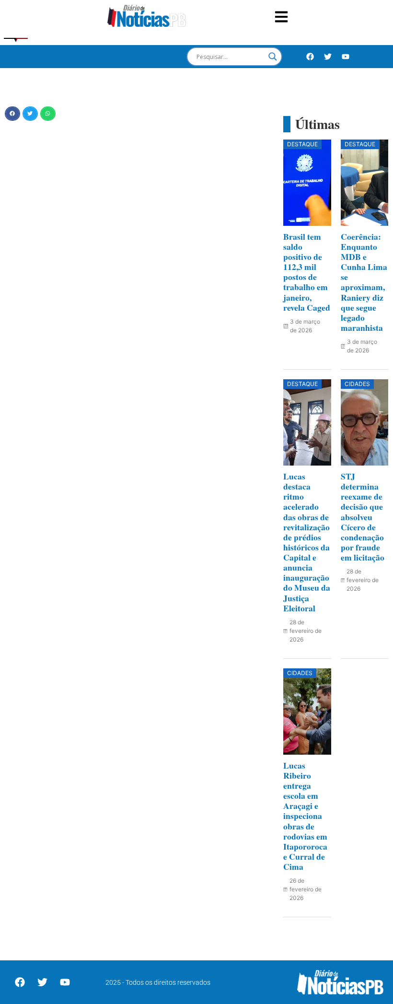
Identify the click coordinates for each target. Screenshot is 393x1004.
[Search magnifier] (272, 56)
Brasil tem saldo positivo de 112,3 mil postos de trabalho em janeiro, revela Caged (306, 272)
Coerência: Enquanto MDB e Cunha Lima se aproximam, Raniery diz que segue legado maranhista (364, 282)
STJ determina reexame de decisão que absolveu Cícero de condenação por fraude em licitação (362, 516)
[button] (12, 113)
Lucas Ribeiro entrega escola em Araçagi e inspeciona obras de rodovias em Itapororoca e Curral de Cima (305, 816)
